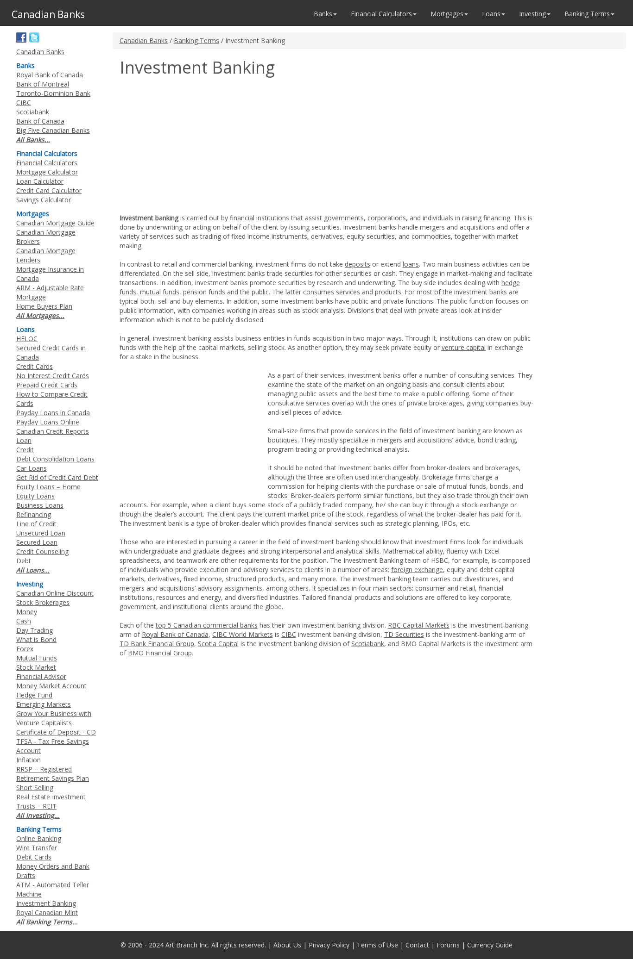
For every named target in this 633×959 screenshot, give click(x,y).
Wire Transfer (36, 847)
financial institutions (259, 217)
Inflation (28, 759)
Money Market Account (51, 685)
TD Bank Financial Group (157, 643)
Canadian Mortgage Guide (55, 222)
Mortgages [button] (446, 13)
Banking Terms (196, 40)
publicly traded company (335, 504)
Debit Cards (33, 857)
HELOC (27, 338)
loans (411, 264)
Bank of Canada (40, 121)
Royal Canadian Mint (47, 912)
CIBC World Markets (242, 634)
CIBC (288, 634)
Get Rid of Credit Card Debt (57, 477)
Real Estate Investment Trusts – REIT (51, 801)
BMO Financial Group (160, 652)
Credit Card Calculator (49, 190)
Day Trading (34, 630)
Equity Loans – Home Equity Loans (48, 491)
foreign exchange (417, 569)
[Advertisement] (197, 146)
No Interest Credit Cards (52, 375)
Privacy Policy (329, 944)
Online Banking (38, 838)
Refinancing (33, 514)
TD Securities (404, 634)
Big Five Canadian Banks (53, 130)
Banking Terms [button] (587, 13)
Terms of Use (377, 944)
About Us (287, 944)
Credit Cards (34, 366)
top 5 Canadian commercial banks (207, 625)
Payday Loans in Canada (53, 412)
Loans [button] (491, 13)
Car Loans (31, 468)
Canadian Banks (144, 40)
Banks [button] (323, 13)
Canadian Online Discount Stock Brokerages (55, 598)
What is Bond (36, 639)
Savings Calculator (43, 199)
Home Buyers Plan (44, 306)
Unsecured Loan (40, 533)
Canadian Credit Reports (52, 431)
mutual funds (159, 291)
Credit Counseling (42, 551)
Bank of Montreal (42, 84)
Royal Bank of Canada (175, 634)
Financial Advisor (41, 676)
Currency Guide (490, 944)
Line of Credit (36, 523)
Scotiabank (367, 643)
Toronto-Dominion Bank (53, 93)
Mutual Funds (36, 658)
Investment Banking (46, 903)
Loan (24, 440)
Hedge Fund (34, 695)
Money (26, 611)
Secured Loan (36, 542)
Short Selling (34, 787)
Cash (23, 620)
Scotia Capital (218, 643)
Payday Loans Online (47, 421)
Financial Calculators (46, 162)
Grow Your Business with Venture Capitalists (53, 718)
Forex (24, 648)
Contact (417, 944)
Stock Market (36, 667)
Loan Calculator (39, 181)
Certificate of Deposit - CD (56, 732)
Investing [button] (532, 13)
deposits (357, 264)
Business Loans (39, 505)
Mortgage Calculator (47, 172)
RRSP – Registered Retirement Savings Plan (52, 774)
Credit (25, 449)
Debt (23, 560)
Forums (448, 944)
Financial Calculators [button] (381, 13)
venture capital (464, 347)
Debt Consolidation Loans (55, 459)
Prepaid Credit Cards (46, 384)
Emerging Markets (43, 704)
